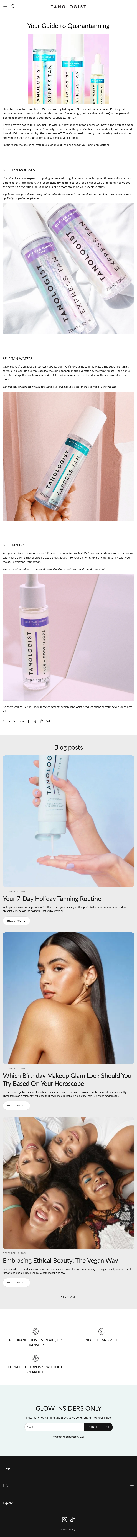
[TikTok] (72, 1519)
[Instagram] (64, 1519)
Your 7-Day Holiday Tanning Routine (52, 898)
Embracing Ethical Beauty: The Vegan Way (60, 1260)
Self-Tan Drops (16, 545)
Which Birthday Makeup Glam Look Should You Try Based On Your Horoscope (67, 1079)
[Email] (48, 721)
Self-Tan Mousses (19, 170)
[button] (5, 6)
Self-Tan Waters (17, 359)
